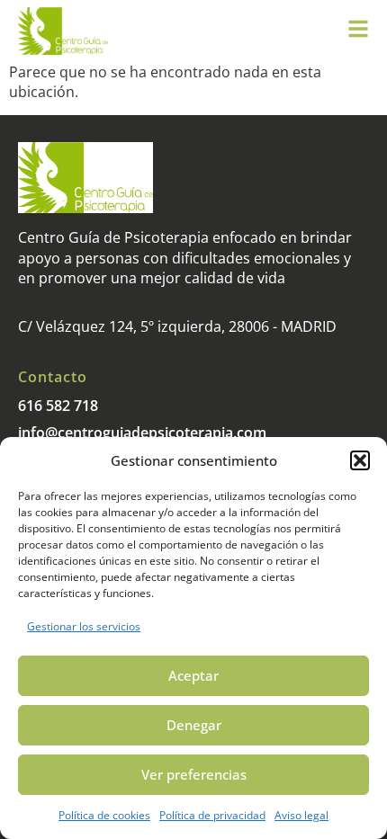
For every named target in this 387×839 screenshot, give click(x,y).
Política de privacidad (212, 815)
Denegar (193, 725)
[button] (360, 460)
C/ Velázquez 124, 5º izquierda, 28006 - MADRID (177, 326)
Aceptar (193, 675)
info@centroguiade (83, 432)
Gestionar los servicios (83, 626)
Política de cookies (104, 815)
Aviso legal (301, 815)
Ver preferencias (194, 774)
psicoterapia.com (207, 432)
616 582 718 (58, 405)
